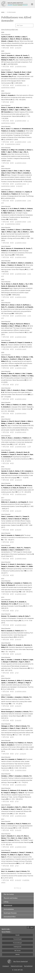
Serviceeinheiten (9, 909)
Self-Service (17, 950)
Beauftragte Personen (10, 913)
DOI (13, 47)
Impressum (6, 966)
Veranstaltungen (17, 939)
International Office (10, 916)
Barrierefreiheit (28, 966)
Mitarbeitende (8, 905)
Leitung (6, 902)
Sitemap (17, 954)
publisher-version (21, 66)
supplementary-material (13, 144)
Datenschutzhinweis (16, 966)
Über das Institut (9, 894)
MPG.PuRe (6, 47)
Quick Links (6, 929)
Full (17, 384)
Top (31, 927)
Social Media (6, 932)
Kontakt (17, 935)
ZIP (30, 446)
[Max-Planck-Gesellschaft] (10, 961)
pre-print (18, 47)
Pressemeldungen (17, 942)
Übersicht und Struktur (11, 898)
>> (20, 888)
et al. (17, 41)
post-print (19, 480)
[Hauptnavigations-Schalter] (32, 4)
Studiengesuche (17, 946)
